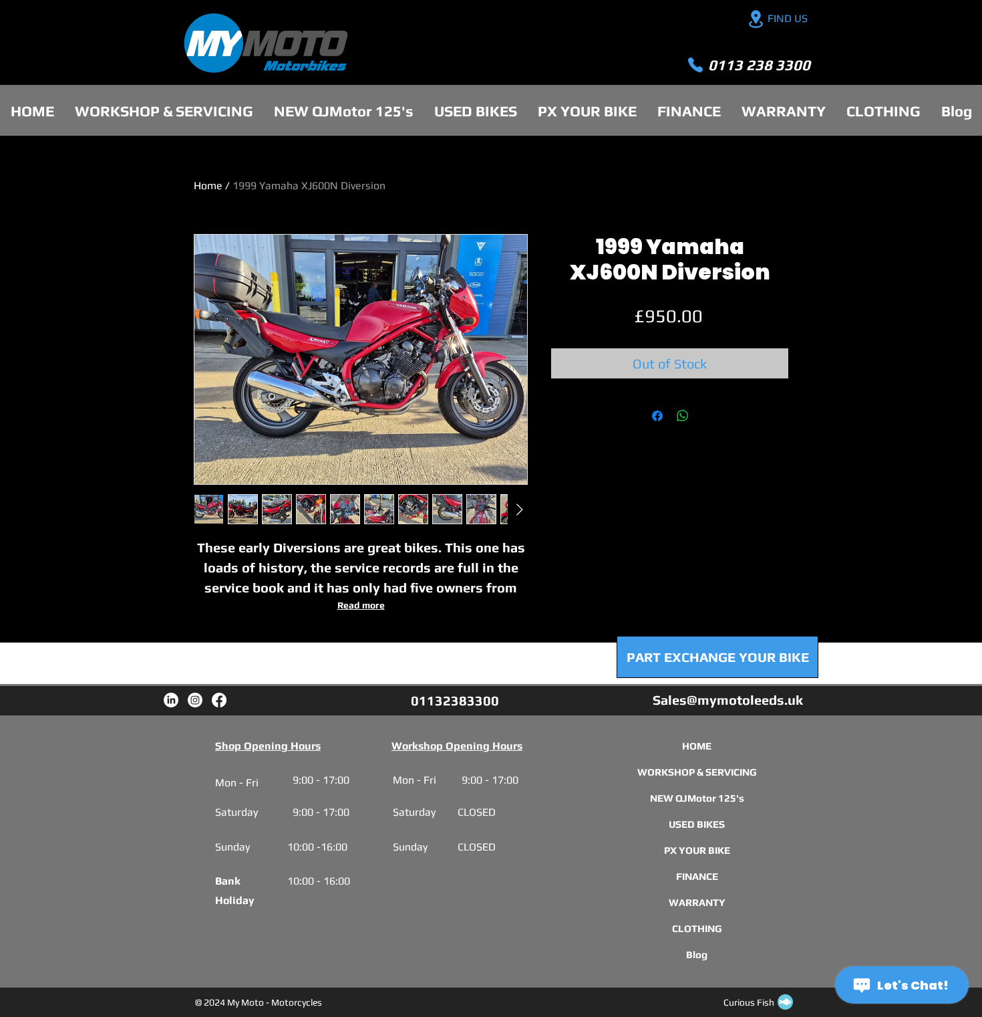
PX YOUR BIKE (696, 850)
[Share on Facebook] (657, 416)
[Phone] (695, 64)
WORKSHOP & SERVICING (696, 772)
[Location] (755, 19)
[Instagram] (195, 700)
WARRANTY (696, 902)
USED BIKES (696, 824)
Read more (361, 605)
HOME (696, 746)
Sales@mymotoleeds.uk (728, 699)
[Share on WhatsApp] (683, 416)
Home (208, 185)
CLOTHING (696, 928)
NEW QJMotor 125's (696, 798)
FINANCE (696, 876)
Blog (696, 954)
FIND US (788, 18)
